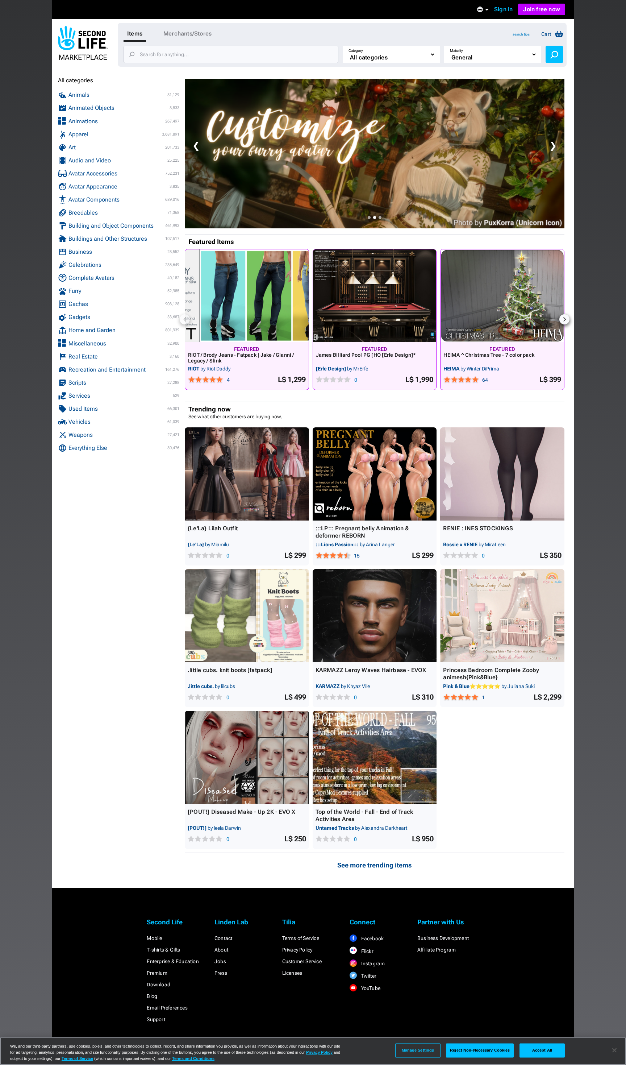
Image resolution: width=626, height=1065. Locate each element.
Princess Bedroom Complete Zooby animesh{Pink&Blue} (491, 674)
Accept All (542, 1050)
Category (356, 51)
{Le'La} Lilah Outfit (213, 528)
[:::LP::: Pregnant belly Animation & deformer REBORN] (375, 474)
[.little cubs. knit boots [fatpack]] (247, 615)
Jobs (220, 961)
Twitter (368, 976)
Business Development (443, 938)
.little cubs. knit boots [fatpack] (230, 670)
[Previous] (185, 319)
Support (156, 1019)
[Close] (614, 1050)
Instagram (372, 963)
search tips (521, 34)
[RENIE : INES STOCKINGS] (502, 474)
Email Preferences (167, 1008)
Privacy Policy (297, 950)
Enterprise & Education (173, 961)
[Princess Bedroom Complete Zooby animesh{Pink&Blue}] (502, 615)
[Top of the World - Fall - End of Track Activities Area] (375, 757)
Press (220, 973)
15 (357, 556)
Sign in (503, 9)
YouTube (370, 988)
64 (485, 380)
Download (158, 984)
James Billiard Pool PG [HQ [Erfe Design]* (366, 355)
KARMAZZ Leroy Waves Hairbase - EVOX (371, 670)
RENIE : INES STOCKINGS (478, 528)
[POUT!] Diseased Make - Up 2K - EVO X (241, 811)
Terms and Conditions (193, 1058)
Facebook (372, 938)
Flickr (366, 951)
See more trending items (374, 865)
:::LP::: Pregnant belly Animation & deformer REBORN (362, 532)
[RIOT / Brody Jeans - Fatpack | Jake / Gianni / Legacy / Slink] (247, 295)
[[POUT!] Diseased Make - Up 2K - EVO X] (247, 757)
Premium (157, 973)
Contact (223, 938)
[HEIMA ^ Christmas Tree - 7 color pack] (502, 295)
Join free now (541, 9)
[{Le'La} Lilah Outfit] (247, 474)
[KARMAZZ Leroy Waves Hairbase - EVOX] (375, 615)
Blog (152, 996)
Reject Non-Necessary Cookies (480, 1050)
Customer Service (302, 961)
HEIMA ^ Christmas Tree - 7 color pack (488, 355)
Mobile (154, 938)
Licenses (292, 973)
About (221, 950)
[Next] (564, 319)
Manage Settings (418, 1050)
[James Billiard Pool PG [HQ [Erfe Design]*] (375, 295)
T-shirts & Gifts (163, 950)
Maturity (456, 51)
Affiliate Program (436, 950)
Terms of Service (300, 938)
